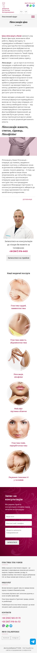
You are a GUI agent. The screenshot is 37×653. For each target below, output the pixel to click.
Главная (18, 25)
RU (21, 11)
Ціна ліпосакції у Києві (12, 36)
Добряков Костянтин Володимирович (8, 10)
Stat (24, 648)
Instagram (15, 638)
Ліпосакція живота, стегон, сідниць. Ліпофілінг (15, 130)
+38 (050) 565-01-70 (11, 618)
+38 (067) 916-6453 (18, 251)
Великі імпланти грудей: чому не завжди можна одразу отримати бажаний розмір (18, 589)
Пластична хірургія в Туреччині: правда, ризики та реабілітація (18, 600)
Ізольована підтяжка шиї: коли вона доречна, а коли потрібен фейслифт (18, 595)
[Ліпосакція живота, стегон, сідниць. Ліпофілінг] (18, 146)
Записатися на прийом (18, 258)
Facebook (6, 638)
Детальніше (27, 199)
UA (26, 11)
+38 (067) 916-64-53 (11, 622)
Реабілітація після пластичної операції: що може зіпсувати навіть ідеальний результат (18, 606)
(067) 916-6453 (30, 3)
